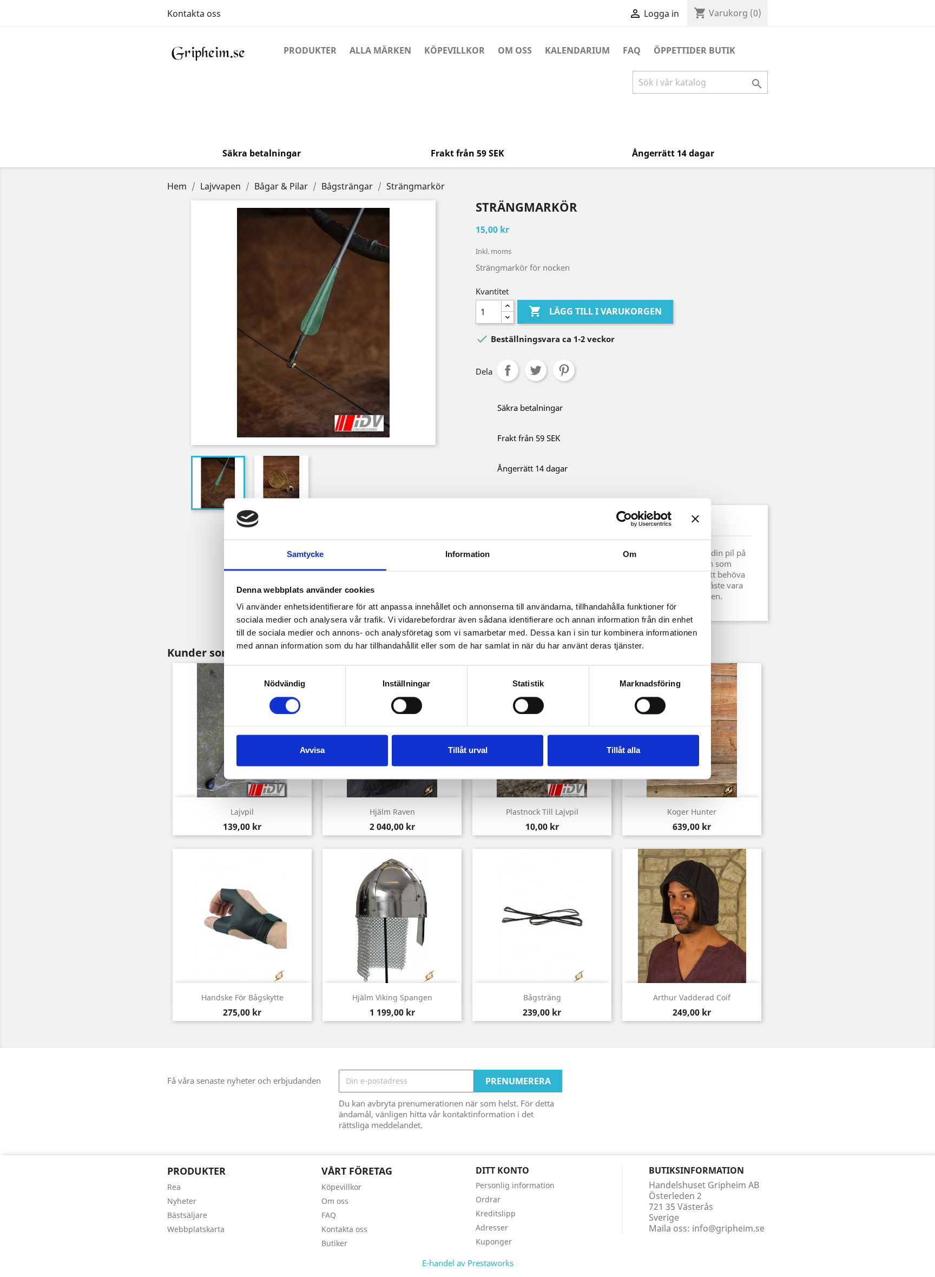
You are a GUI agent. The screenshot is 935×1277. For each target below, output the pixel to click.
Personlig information (515, 1185)
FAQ (632, 50)
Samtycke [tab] (305, 554)
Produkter (310, 50)
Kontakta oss (194, 13)
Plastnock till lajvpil (542, 812)
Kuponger (494, 1241)
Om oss (515, 50)
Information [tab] (467, 554)
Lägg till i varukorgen (595, 311)
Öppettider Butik (694, 50)
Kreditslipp (496, 1213)
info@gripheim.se (728, 1228)
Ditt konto (502, 1170)
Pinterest (564, 370)
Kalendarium (577, 50)
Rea (174, 1187)
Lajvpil (242, 812)
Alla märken (380, 50)
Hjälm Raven (392, 812)
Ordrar (488, 1199)
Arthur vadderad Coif (691, 997)
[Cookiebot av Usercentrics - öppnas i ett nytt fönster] (624, 518)
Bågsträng (542, 997)
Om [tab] (629, 554)
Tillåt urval (468, 750)
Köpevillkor (454, 50)
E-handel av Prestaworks (467, 1263)
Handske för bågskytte (242, 997)
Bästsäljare (187, 1215)
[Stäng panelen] (695, 518)
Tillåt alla (623, 750)
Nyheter (181, 1201)
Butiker (334, 1243)
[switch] (406, 705)
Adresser (492, 1227)
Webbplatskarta (196, 1229)
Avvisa (312, 750)
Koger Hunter (691, 812)
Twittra (535, 370)
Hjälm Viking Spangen (392, 997)
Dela (507, 370)
